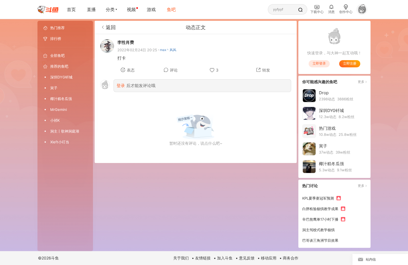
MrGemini (58, 109)
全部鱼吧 (57, 55)
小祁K (55, 120)
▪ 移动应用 (267, 258)
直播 (91, 9)
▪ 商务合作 (288, 258)
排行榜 (55, 38)
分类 (110, 9)
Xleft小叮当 (59, 142)
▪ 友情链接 (201, 258)
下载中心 (317, 12)
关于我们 (181, 258)
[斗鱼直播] (48, 10)
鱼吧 (171, 9)
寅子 (53, 88)
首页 (71, 9)
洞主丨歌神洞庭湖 (64, 131)
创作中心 (345, 12)
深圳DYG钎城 (61, 77)
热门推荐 (57, 28)
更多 (361, 82)
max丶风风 (168, 50)
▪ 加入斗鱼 (223, 258)
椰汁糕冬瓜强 (61, 98)
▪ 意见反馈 (245, 258)
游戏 (151, 9)
